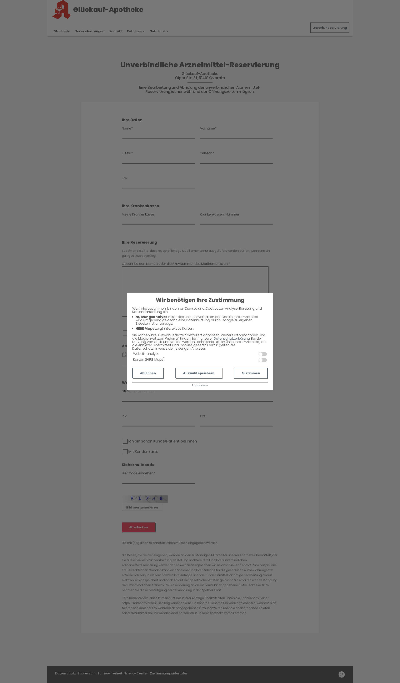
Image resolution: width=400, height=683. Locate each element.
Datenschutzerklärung (232, 338)
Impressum (200, 385)
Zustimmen (250, 373)
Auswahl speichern (198, 373)
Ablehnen (148, 373)
